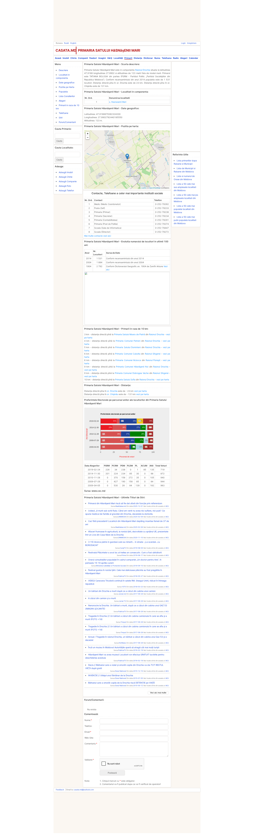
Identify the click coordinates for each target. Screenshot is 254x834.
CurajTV (123, 548)
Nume (157, 58)
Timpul (123, 622)
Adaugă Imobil (66, 172)
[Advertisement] (127, 20)
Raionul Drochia (142, 70)
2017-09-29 (138, 594)
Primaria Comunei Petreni (128, 341)
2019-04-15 (138, 566)
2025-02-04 (138, 517)
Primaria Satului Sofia (125, 379)
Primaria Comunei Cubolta (127, 353)
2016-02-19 (138, 650)
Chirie (73, 58)
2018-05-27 (138, 576)
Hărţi (109, 58)
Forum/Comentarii (67, 122)
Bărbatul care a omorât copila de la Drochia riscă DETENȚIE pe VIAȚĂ (121, 682)
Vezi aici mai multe (158, 693)
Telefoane (167, 58)
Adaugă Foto (65, 186)
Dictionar (148, 58)
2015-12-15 (138, 671)
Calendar (193, 58)
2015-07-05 (138, 678)
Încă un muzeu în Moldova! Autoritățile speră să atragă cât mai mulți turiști (123, 647)
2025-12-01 (138, 506)
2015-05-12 (138, 686)
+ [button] (87, 133)
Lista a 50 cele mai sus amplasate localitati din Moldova (185, 187)
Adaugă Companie (68, 181)
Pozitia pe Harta (66, 87)
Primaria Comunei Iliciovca (128, 360)
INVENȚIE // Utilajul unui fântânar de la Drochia (110, 675)
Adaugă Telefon (66, 190)
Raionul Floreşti (153, 360)
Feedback (60, 790)
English (73, 43)
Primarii (128, 58)
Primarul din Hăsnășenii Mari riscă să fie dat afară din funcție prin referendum (125, 503)
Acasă (58, 58)
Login (183, 43)
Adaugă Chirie (65, 177)
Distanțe (138, 58)
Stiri (60, 117)
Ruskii (66, 43)
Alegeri (183, 58)
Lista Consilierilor (67, 96)
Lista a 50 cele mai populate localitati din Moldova (184, 209)
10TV (124, 587)
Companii (83, 58)
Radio (176, 58)
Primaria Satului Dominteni (128, 347)
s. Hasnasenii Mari (117, 102)
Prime (124, 555)
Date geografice (66, 82)
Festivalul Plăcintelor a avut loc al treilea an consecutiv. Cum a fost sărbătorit (125, 552)
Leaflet (143, 188)
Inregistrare (191, 43)
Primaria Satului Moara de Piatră (129, 334)
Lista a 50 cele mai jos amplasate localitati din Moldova (186, 198)
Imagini (102, 58)
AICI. (167, 506)
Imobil (66, 58)
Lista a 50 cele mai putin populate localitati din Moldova (185, 220)
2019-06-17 (138, 555)
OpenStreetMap (154, 188)
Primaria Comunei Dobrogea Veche (132, 373)
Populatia (63, 91)
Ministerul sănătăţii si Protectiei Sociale (111, 566)
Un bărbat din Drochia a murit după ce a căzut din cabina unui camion (122, 591)
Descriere (63, 70)
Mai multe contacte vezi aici (97, 236)
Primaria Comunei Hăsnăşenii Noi (132, 366)
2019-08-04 (138, 548)
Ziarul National (120, 671)
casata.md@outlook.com (84, 790)
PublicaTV (122, 576)
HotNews (122, 643)
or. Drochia (112, 391)
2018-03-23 (138, 587)
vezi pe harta (90, 370)
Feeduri (93, 58)
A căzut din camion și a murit (102, 598)
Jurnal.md (122, 594)
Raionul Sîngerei (152, 353)
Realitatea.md (121, 506)
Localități (118, 58)
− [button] (87, 137)
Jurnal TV (122, 601)
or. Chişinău (112, 394)
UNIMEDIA (122, 517)
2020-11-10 (138, 538)
